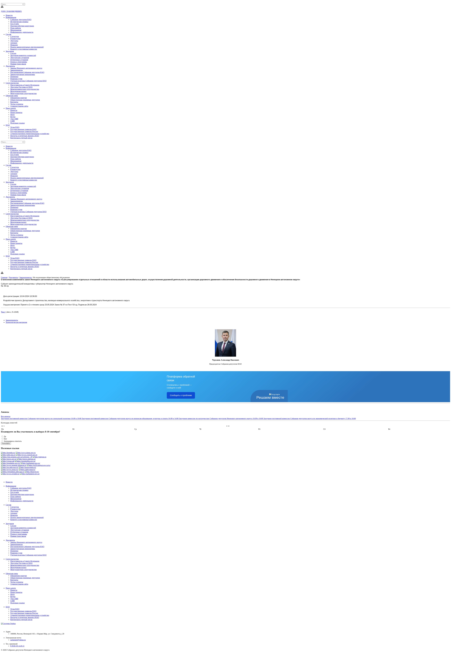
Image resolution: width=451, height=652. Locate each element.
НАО (8, 125)
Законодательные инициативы (22, 74)
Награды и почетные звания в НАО (24, 136)
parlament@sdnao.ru (18, 640)
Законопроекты (16, 70)
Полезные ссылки (17, 123)
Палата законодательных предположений (27, 47)
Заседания (10, 51)
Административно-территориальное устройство (29, 134)
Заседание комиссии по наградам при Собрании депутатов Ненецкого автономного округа (221, 419)
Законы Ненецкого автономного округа (26, 68)
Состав (8, 34)
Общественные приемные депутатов (25, 100)
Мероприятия (15, 30)
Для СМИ (14, 119)
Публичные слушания (19, 60)
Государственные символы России (24, 131)
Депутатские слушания (19, 58)
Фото (12, 115)
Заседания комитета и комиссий (23, 55)
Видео (12, 117)
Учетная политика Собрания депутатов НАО (28, 81)
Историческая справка (19, 22)
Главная (4, 277)
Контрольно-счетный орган (21, 138)
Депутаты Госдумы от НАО (21, 87)
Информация (11, 17)
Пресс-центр (11, 108)
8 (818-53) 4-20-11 (17, 646)
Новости (9, 15)
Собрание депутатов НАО (20, 20)
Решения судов (16, 79)
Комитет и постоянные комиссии (23, 49)
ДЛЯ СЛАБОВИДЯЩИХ (11, 11)
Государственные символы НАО (23, 129)
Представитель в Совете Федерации (24, 85)
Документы (10, 66)
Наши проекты (16, 112)
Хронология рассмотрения (16, 322)
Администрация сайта (19, 106)
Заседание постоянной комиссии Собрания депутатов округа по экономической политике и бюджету (310, 419)
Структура (14, 36)
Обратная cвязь (12, 96)
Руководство (15, 39)
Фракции (14, 45)
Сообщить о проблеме (181, 395)
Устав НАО (14, 127)
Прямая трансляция (18, 64)
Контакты (14, 102)
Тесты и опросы (16, 104)
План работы (15, 28)
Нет (5, 439)
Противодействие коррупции (22, 26)
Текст (3, 312)
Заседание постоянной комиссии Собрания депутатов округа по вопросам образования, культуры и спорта (130, 419)
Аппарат (13, 43)
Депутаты (14, 41)
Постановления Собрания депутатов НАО (27, 72)
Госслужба (14, 24)
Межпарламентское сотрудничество (24, 89)
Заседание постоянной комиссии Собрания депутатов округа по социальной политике (41, 419)
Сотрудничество (12, 83)
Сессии (13, 53)
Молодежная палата (18, 91)
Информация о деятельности (21, 32)
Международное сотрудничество (23, 93)
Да (5, 436)
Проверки (14, 77)
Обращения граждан (18, 98)
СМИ (12, 121)
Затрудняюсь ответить (13, 441)
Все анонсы (5, 416)
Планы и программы (18, 62)
